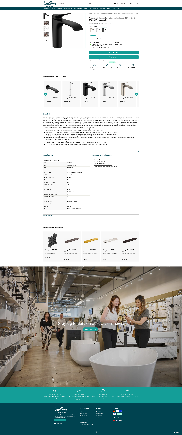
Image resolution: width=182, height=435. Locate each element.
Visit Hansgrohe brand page (96, 23)
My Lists (119, 8)
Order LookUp (83, 422)
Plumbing (60, 8)
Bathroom (47, 8)
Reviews (98, 418)
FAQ (81, 411)
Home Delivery (94, 42)
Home (90, 13)
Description (47, 114)
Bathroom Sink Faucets (127, 13)
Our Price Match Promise (86, 424)
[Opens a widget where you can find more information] (177, 432)
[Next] (46, 40)
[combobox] (75, 3)
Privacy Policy (83, 415)
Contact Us (99, 413)
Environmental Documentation (103, 165)
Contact (102, 8)
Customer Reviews (50, 216)
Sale (90, 8)
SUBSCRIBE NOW (90, 329)
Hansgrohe (58, 227)
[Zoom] (67, 30)
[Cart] (137, 3)
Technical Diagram (99, 163)
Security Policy (84, 420)
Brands (85, 8)
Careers (98, 420)
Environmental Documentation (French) (106, 166)
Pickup (117, 42)
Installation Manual (99, 161)
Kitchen (54, 8)
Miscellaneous (68, 8)
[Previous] (45, 94)
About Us (109, 8)
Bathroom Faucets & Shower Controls (110, 13)
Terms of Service (84, 418)
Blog (114, 8)
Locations (95, 8)
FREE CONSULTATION (60, 420)
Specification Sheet (99, 160)
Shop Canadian (78, 8)
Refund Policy (83, 413)
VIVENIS (56, 77)
